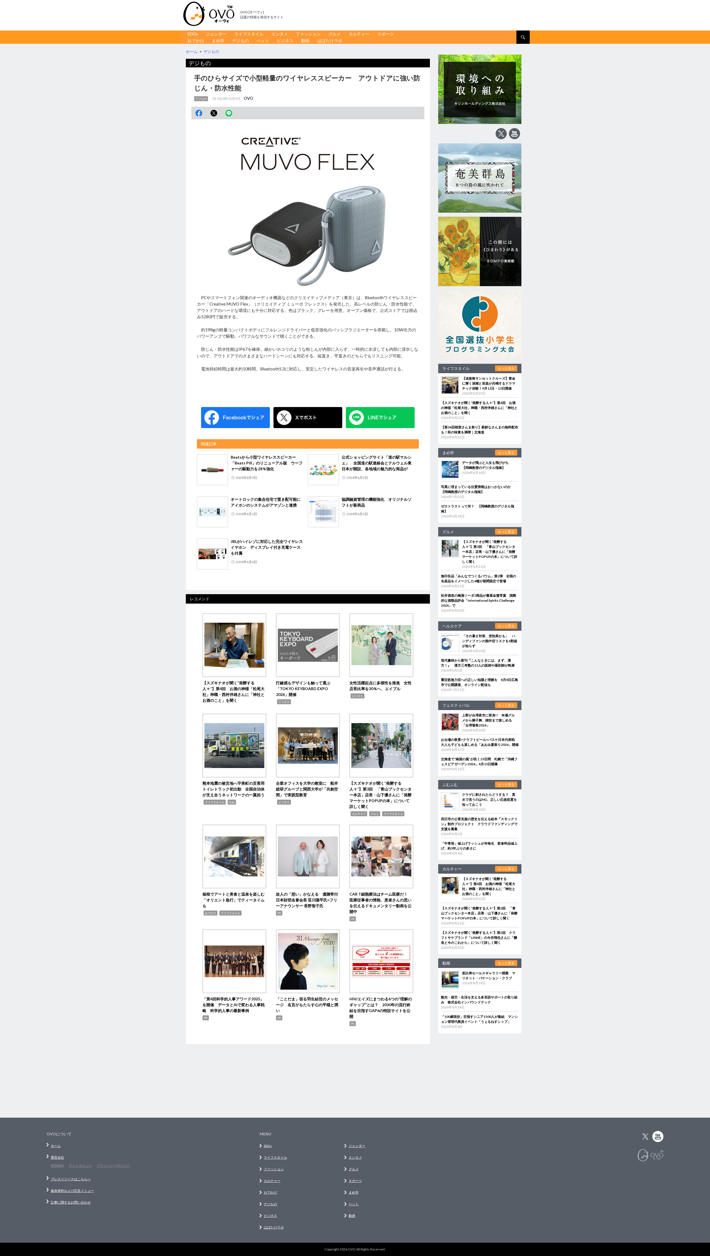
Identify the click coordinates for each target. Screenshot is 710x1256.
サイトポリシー (80, 1165)
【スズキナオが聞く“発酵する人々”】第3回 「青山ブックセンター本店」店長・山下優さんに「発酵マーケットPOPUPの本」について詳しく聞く (380, 795)
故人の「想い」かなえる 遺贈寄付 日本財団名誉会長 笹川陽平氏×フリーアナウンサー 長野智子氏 (309, 900)
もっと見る (506, 368)
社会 (232, 802)
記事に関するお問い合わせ (71, 1202)
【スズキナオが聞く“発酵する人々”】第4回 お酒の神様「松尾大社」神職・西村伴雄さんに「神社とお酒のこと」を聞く (479, 408)
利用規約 (57, 1165)
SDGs (192, 33)
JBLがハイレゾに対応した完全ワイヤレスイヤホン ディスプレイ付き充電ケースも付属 (267, 547)
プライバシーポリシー (113, 1165)
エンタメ (279, 33)
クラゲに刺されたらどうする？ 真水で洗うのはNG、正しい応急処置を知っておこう (489, 799)
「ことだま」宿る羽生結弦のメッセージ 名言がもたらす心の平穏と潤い (307, 1004)
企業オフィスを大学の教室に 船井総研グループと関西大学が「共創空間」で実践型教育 (307, 789)
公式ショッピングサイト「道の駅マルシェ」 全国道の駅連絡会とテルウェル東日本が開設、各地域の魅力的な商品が (377, 463)
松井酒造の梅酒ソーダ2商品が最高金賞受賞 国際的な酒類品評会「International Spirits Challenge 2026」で (478, 600)
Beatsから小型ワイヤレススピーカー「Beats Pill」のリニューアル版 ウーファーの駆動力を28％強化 (267, 463)
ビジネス (285, 40)
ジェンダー (216, 33)
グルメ (334, 33)
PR (279, 913)
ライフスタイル (248, 33)
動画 (305, 40)
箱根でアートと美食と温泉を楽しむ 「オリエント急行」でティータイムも (235, 900)
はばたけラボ (329, 40)
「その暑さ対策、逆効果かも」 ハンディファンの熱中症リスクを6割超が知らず (489, 641)
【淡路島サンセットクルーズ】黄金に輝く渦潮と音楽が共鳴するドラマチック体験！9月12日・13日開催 (488, 383)
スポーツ (385, 33)
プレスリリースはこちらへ (71, 1179)
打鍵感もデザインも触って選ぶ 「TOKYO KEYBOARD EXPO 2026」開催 (305, 688)
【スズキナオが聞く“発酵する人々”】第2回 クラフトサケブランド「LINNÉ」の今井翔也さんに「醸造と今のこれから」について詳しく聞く (479, 937)
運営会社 (57, 1157)
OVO (248, 98)
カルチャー (359, 33)
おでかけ (195, 40)
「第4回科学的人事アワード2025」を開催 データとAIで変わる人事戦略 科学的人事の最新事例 (233, 1004)
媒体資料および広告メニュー (72, 1191)
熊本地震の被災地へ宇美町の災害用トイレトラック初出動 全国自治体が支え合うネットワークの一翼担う (233, 789)
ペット (263, 40)
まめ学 (218, 40)
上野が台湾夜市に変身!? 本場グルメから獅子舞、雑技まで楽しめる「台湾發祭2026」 (488, 720)
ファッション (308, 33)
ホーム (56, 1146)
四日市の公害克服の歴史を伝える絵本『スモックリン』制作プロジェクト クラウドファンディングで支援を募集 (479, 824)
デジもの (240, 40)
